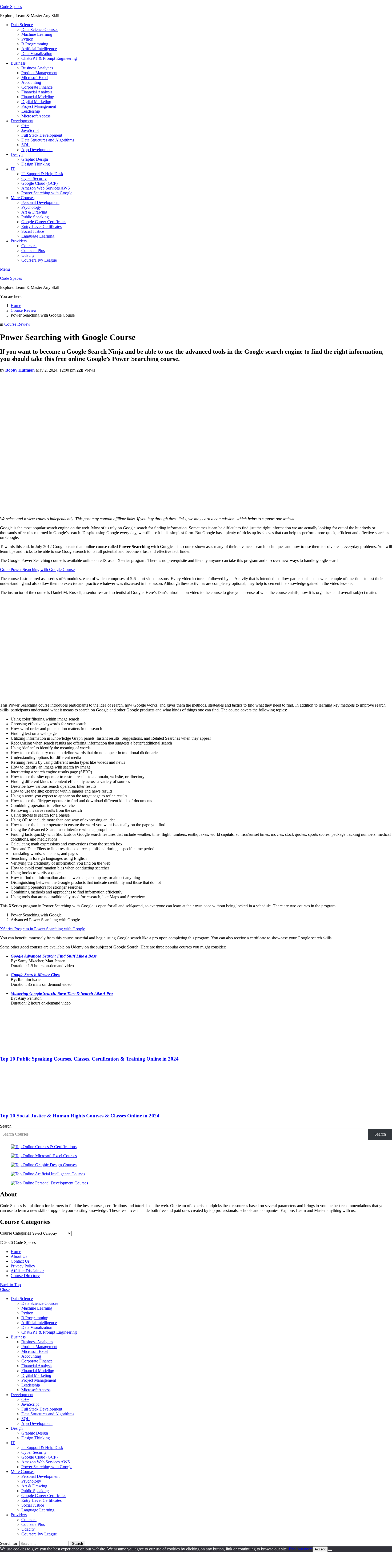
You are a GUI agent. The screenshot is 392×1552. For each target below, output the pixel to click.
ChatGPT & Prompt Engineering (49, 58)
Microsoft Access (35, 116)
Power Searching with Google (46, 193)
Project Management (38, 106)
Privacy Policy (23, 1266)
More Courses (22, 197)
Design (17, 154)
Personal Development (40, 202)
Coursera (29, 245)
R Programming (34, 44)
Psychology (31, 207)
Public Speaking (35, 217)
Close (5, 1289)
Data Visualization (36, 53)
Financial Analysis (36, 92)
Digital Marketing (36, 101)
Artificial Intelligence (39, 48)
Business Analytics (37, 68)
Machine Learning (36, 34)
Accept (320, 1549)
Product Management (39, 72)
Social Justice (32, 231)
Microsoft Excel (34, 77)
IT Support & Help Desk (42, 173)
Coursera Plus (33, 250)
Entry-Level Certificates (41, 226)
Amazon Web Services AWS (45, 188)
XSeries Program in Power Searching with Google (42, 929)
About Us (19, 1256)
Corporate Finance (37, 87)
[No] (330, 1550)
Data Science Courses (39, 29)
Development (22, 121)
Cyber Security (34, 178)
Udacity (28, 255)
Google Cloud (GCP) (39, 183)
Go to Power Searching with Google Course (37, 569)
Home (16, 1251)
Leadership (30, 111)
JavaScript (30, 130)
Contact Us (20, 1261)
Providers (19, 241)
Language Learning (37, 236)
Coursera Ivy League (39, 260)
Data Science (22, 24)
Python (27, 39)
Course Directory (25, 1275)
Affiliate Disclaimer (27, 1271)
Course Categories (15, 1233)
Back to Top (10, 1284)
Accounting (31, 82)
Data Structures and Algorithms (47, 140)
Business (18, 63)
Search (5, 1126)
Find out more (301, 1549)
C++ (25, 125)
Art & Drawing (34, 212)
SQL (25, 145)
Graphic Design (34, 159)
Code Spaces (11, 6)
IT (13, 169)
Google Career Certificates (43, 221)
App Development (37, 149)
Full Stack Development (41, 135)
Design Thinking (35, 164)
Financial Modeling (37, 96)
